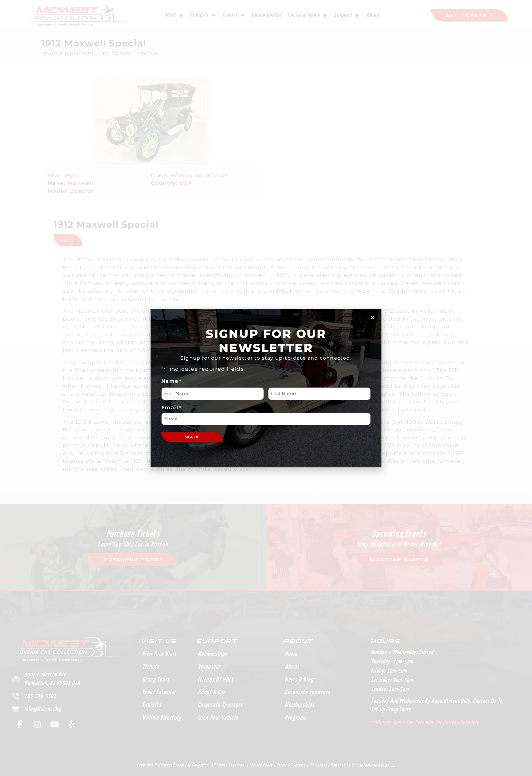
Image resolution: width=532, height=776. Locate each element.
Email (171, 407)
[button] (372, 317)
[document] (266, 388)
